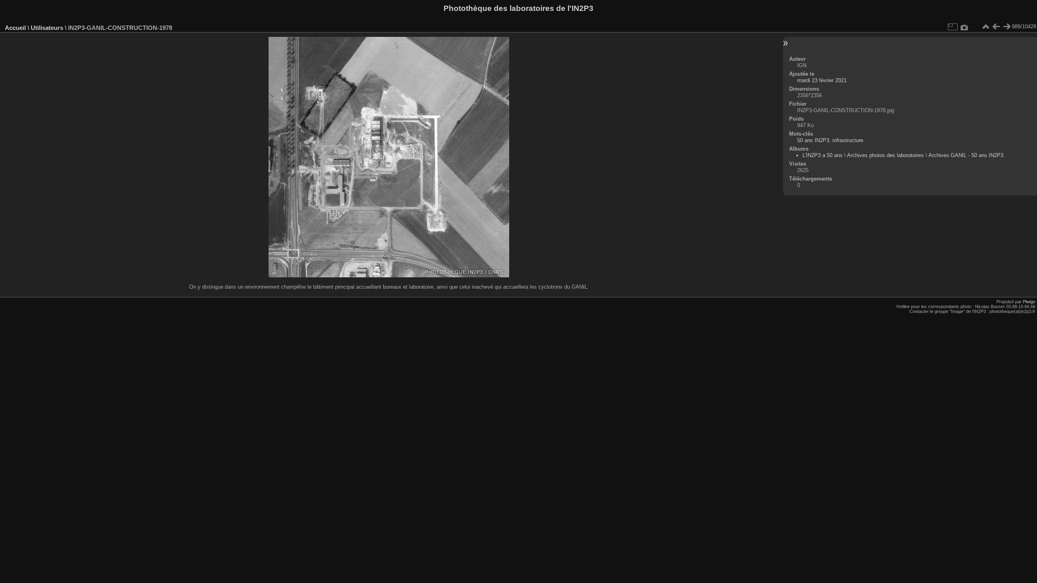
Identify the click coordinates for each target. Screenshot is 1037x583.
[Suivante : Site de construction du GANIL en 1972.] (1006, 26)
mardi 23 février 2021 (822, 80)
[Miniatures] (985, 26)
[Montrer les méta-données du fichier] (964, 26)
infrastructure (847, 140)
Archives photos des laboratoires (885, 155)
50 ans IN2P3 (813, 140)
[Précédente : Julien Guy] (996, 26)
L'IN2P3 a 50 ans (822, 155)
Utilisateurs (47, 27)
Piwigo (1029, 301)
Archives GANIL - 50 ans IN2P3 (965, 155)
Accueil (15, 27)
